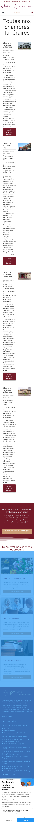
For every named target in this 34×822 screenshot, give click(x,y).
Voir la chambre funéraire (9, 132)
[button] (3, 12)
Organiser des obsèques (12, 660)
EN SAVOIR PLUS (17, 591)
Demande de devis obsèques (14, 578)
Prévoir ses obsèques (11, 618)
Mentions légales (7, 716)
